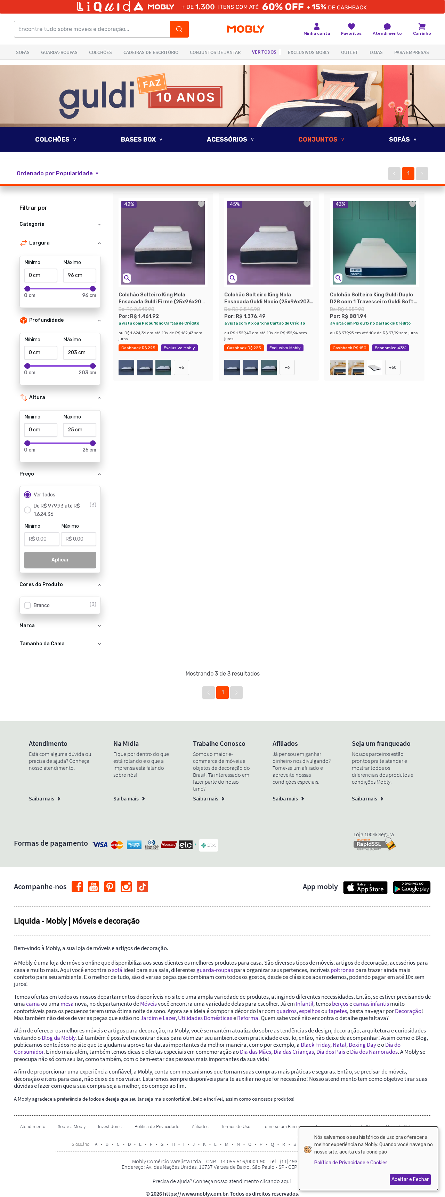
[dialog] (368, 1158)
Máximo (72, 262)
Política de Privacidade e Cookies (351, 1163)
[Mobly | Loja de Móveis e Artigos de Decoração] (245, 29)
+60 (393, 367)
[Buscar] (179, 29)
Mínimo (32, 262)
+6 (181, 367)
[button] (62, 173)
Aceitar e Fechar (410, 1179)
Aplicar (60, 560)
